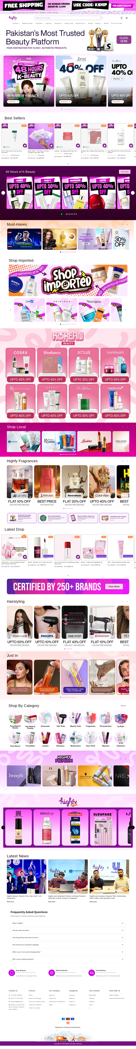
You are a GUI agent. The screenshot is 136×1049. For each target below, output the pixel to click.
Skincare (72, 995)
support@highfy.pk (16, 1001)
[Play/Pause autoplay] (62, 109)
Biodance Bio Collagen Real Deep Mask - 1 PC (93, 151)
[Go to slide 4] (65, 324)
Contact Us (52, 998)
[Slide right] (72, 164)
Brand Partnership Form (117, 998)
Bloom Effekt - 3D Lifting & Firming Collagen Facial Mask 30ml (38, 151)
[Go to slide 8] (72, 324)
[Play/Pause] (61, 214)
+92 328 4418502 (16, 995)
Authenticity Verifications (57, 1001)
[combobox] (68, 18)
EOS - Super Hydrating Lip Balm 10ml (119, 562)
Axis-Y (91, 1005)
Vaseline (92, 1001)
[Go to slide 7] (70, 324)
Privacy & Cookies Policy (37, 1001)
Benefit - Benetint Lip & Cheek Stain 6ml (40, 562)
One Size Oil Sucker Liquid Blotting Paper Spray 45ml (66, 563)
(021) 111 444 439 (16, 998)
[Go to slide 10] (75, 324)
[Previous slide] (6, 83)
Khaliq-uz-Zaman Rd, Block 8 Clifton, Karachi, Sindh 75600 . (17, 1007)
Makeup (71, 998)
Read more (10, 901)
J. (89, 1008)
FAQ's (31, 995)
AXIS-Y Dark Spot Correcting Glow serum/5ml (11, 151)
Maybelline (92, 995)
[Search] (101, 18)
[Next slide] (129, 83)
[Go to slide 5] (67, 324)
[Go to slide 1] (60, 324)
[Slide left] (64, 164)
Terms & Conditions (35, 1005)
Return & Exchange (35, 998)
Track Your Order (34, 1008)
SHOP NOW (125, 172)
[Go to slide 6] (68, 324)
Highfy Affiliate (114, 995)
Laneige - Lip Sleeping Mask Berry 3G (65, 151)
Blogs (51, 1005)
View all (123, 705)
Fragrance (72, 1005)
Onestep (91, 998)
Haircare (72, 1001)
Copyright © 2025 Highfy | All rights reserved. (68, 1043)
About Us (52, 995)
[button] (127, 18)
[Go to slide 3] (63, 324)
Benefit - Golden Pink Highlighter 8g (91, 562)
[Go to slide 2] (62, 324)
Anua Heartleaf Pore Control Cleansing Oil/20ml (119, 151)
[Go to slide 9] (73, 324)
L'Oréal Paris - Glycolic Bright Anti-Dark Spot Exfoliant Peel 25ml (13, 563)
